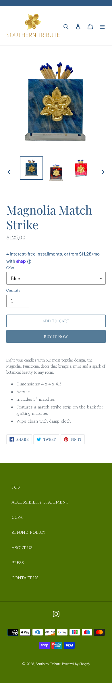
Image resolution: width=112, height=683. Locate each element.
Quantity (13, 290)
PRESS (17, 562)
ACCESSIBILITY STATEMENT (39, 502)
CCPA (16, 517)
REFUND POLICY (28, 532)
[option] (31, 168)
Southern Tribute (48, 663)
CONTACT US (24, 578)
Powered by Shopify (76, 663)
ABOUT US (21, 547)
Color (10, 267)
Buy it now (56, 336)
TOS (15, 487)
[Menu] (102, 26)
